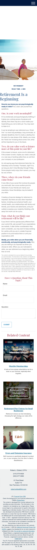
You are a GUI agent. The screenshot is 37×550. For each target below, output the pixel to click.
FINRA (17, 539)
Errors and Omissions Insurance (19, 453)
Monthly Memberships (18, 366)
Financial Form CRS (20, 496)
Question (4, 307)
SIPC (20, 539)
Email (5, 295)
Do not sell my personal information (24, 531)
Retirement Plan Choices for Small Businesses (18, 410)
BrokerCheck (21, 500)
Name (5, 284)
